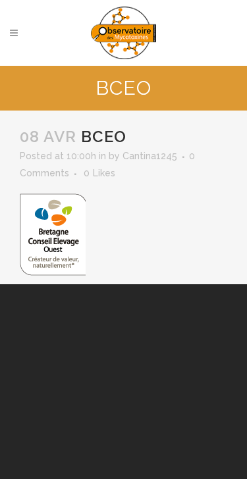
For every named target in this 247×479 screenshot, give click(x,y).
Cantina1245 (150, 156)
